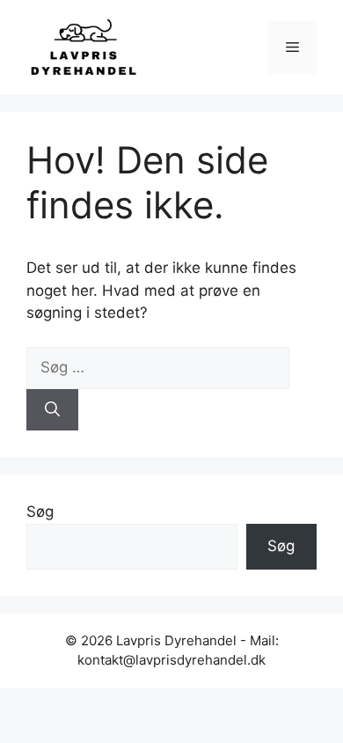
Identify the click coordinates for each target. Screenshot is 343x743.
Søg (40, 511)
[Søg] (52, 410)
